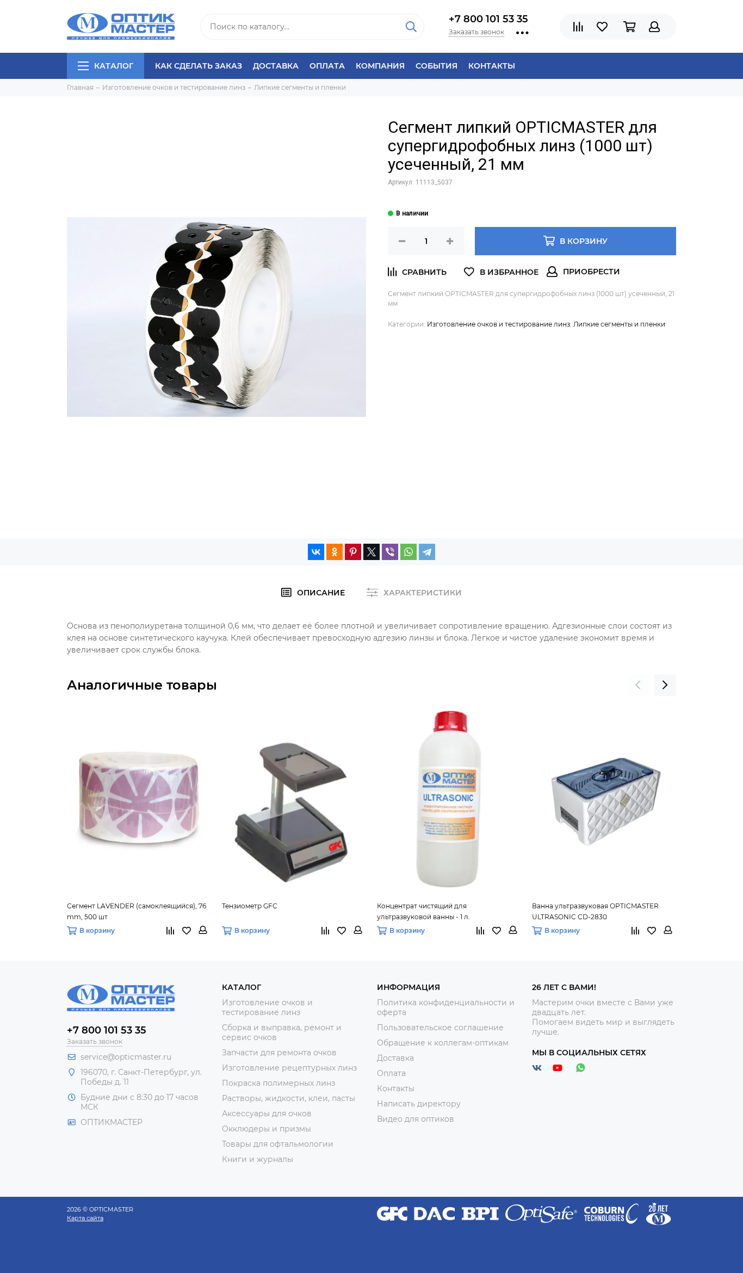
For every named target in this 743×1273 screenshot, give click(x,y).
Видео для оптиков (415, 1119)
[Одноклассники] (334, 552)
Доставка (276, 66)
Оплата (327, 66)
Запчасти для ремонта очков (279, 1052)
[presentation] (638, 685)
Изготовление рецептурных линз (289, 1068)
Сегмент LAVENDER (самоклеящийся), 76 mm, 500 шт (136, 911)
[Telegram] (427, 552)
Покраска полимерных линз (278, 1083)
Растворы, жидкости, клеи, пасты (288, 1098)
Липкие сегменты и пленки (619, 324)
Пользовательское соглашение (440, 1027)
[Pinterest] (353, 552)
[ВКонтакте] (316, 552)
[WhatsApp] (408, 552)
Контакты (491, 66)
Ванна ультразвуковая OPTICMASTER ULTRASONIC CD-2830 (595, 911)
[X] (371, 552)
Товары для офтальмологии (277, 1144)
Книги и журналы (257, 1159)
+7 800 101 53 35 (488, 19)
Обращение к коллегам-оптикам (443, 1043)
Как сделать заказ (198, 66)
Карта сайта (85, 1218)
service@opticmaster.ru (126, 1057)
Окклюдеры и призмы (266, 1129)
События (436, 66)
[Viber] (390, 552)
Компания (380, 66)
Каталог (113, 66)
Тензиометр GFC (249, 906)
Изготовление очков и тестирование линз (498, 324)
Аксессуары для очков (267, 1113)
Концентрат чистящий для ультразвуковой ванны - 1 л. (423, 911)
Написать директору (419, 1104)
